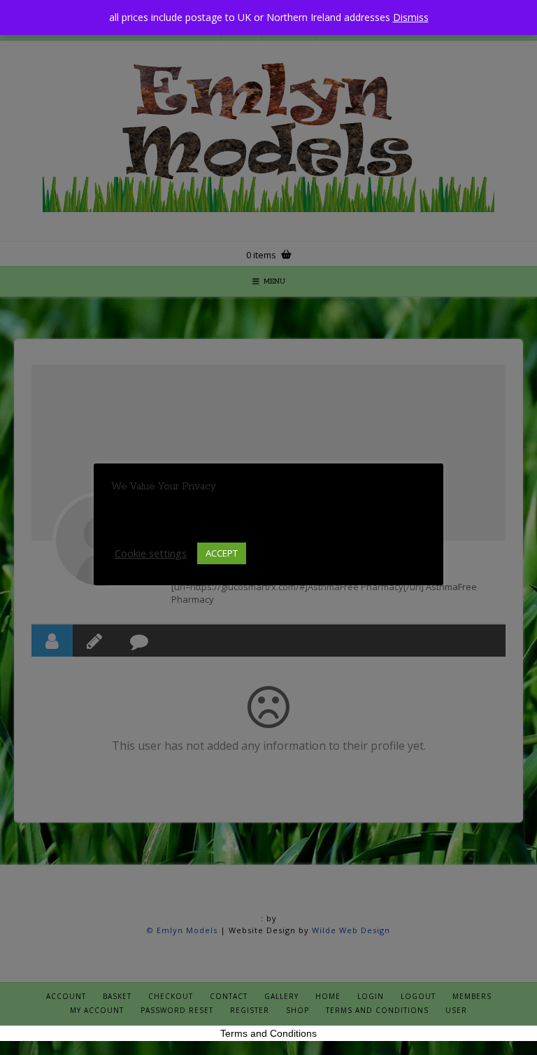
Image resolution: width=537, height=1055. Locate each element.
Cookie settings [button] (151, 553)
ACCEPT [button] (222, 553)
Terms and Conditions (268, 1033)
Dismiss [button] (411, 17)
